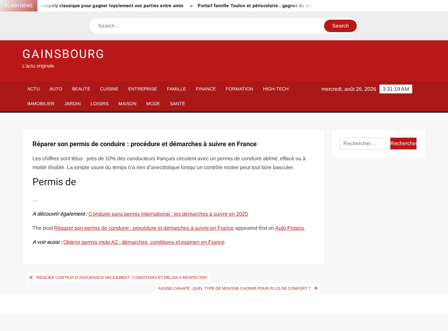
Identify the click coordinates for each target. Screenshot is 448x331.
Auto (56, 88)
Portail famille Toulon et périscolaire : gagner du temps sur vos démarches (275, 5)
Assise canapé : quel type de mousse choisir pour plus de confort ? (234, 288)
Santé (177, 103)
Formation (239, 88)
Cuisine (109, 88)
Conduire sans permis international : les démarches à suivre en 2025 (168, 214)
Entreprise (142, 88)
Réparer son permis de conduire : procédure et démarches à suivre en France (144, 228)
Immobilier (40, 103)
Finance (206, 88)
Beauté (81, 88)
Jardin (72, 103)
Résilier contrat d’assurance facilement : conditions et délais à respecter (121, 277)
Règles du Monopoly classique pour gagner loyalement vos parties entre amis (94, 5)
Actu (33, 88)
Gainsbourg (63, 54)
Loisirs (100, 103)
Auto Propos (289, 228)
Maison (127, 103)
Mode (153, 103)
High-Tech (276, 88)
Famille (176, 88)
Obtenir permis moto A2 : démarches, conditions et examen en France (144, 242)
